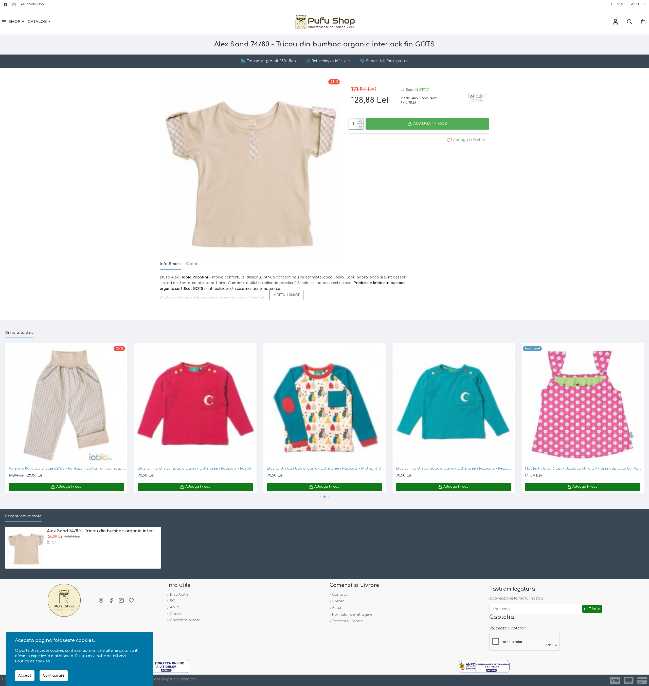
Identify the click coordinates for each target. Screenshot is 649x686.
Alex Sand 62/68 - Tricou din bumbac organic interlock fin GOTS (453, 468)
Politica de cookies (32, 661)
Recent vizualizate (23, 516)
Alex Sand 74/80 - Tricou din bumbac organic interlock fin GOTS (103, 531)
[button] (320, 497)
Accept (24, 675)
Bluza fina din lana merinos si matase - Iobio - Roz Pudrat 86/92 (67, 468)
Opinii (192, 264)
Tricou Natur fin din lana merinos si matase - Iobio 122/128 (190, 468)
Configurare (54, 675)
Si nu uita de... (19, 332)
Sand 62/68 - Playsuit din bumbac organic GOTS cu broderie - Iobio (583, 468)
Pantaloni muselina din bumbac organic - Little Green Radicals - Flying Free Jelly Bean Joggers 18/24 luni (325, 468)
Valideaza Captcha (506, 628)
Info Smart (170, 264)
